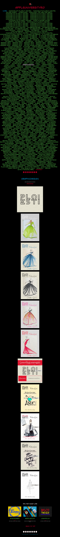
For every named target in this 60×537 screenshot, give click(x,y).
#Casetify (54, 135)
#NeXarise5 (20, 93)
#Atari (15, 85)
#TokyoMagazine (51, 102)
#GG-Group (26, 96)
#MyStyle (54, 144)
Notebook (35, 30)
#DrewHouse (50, 75)
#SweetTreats (24, 138)
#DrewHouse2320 (8, 74)
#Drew (51, 136)
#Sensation (26, 73)
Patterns (6, 165)
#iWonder (45, 103)
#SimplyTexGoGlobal (13, 49)
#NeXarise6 (6, 125)
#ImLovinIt (17, 78)
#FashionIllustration (47, 140)
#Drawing (49, 143)
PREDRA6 (22, 55)
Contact (39, 169)
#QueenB (21, 111)
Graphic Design (34, 52)
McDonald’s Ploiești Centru (20, 11)
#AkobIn (38, 85)
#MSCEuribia (52, 70)
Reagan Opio (6, 42)
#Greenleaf (38, 75)
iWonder (54, 103)
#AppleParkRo (36, 80)
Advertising (19, 56)
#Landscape (18, 128)
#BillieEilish (38, 146)
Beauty (50, 162)
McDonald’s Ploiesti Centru (20, 20)
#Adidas (6, 129)
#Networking (28, 151)
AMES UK (36, 40)
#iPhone (54, 84)
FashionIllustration (35, 165)
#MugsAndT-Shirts (44, 161)
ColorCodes (29, 48)
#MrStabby (52, 107)
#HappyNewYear (27, 132)
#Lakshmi (42, 115)
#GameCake (4, 103)
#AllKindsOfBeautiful (39, 144)
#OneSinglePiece (37, 129)
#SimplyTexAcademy (32, 78)
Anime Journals (51, 45)
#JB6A (49, 88)
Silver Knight (11, 12)
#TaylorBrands (9, 80)
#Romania (15, 150)
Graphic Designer (8, 58)
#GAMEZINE (53, 81)
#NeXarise (20, 122)
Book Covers (26, 40)
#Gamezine (42, 71)
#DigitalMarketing (46, 154)
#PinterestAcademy (34, 81)
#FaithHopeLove (29, 157)
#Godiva (50, 77)
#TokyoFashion (33, 120)
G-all (31, 77)
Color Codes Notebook (33, 45)
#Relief (7, 73)
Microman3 (23, 12)
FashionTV (42, 69)
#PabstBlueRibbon (29, 71)
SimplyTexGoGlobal (26, 169)
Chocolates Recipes (49, 167)
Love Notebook (23, 30)
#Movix (45, 96)
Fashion (29, 60)
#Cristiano (16, 73)
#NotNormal (38, 73)
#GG (54, 98)
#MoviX (17, 92)
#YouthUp (20, 107)
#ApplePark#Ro (28, 92)
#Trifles (14, 129)
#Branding (7, 151)
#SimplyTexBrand (12, 77)
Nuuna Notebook (14, 46)
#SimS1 (47, 168)
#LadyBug (37, 96)
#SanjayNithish (31, 122)
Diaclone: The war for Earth (40, 12)
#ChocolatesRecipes (29, 150)
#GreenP (23, 77)
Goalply (40, 168)
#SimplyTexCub (48, 92)
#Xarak (40, 102)
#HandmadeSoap (11, 162)
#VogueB (20, 104)
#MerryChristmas (29, 136)
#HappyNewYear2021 (11, 132)
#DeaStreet (18, 86)
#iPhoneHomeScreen (33, 160)
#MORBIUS (42, 70)
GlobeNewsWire (33, 27)
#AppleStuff (9, 52)
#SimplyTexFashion (30, 158)
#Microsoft (40, 77)
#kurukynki (24, 38)
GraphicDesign (28, 64)
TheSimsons (50, 165)
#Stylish (16, 136)
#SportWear (32, 154)
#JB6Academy (29, 109)
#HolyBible (6, 78)
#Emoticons (52, 74)
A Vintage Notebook (32, 34)
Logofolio (8, 67)
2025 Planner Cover (41, 20)
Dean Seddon (10, 30)
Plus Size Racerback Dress (12, 167)
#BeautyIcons (23, 121)
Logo (25, 63)
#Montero (7, 75)
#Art (45, 81)
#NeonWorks (25, 95)
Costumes (42, 162)
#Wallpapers (40, 118)
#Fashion (24, 135)
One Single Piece (28, 168)
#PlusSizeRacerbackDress (15, 154)
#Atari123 (52, 71)
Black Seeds (51, 51)
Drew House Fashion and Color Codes (29, 51)
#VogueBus (40, 88)
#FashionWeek (26, 75)
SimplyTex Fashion (32, 167)
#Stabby (39, 109)
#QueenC (30, 111)
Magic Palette (13, 168)
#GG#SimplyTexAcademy (47, 100)
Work (5, 11)
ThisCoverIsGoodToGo (41, 46)
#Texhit (44, 78)
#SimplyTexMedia (42, 84)
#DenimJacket (18, 125)
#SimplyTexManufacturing (12, 98)
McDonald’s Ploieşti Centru (17, 13)
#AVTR (38, 151)
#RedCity (52, 78)
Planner (26, 46)
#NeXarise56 (28, 118)
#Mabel (16, 75)
